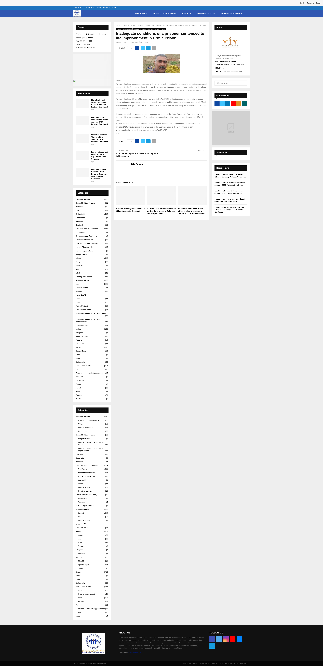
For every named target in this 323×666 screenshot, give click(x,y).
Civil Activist (80, 214)
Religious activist (82, 336)
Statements (80, 362)
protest (78, 329)
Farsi (318, 3)
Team (114, 8)
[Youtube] (232, 639)
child (77, 210)
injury (78, 262)
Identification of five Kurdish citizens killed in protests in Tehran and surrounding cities (191, 211)
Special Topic (81, 351)
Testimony (80, 380)
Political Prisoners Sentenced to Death (91, 313)
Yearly (78, 399)
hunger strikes (81, 254)
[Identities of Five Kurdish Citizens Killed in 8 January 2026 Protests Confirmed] (82, 172)
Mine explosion (82, 287)
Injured (78, 258)
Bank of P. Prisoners (231, 13)
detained (79, 221)
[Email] (239, 639)
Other (78, 299)
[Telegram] (212, 646)
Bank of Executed (206, 13)
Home (156, 13)
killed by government (84, 277)
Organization (89, 8)
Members (106, 8)
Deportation (80, 218)
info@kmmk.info (134, 653)
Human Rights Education (86, 251)
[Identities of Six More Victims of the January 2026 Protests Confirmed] (82, 120)
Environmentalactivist (84, 240)
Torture (78, 384)
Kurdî (302, 3)
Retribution (80, 344)
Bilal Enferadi (122, 42)
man (77, 284)
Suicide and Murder (83, 366)
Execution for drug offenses (87, 243)
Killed (78, 269)
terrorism (79, 377)
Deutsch (310, 3)
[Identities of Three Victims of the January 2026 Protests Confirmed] (82, 138)
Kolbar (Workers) (82, 280)
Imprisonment (169, 13)
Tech (77, 369)
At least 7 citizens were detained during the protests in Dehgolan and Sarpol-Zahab (161, 211)
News (78, 295)
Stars (78, 358)
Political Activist (82, 306)
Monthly (79, 291)
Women (79, 395)
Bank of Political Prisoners (124, 29)
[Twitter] (219, 639)
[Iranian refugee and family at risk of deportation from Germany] (82, 155)
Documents (80, 232)
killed (78, 273)
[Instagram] (226, 639)
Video (78, 391)
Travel (78, 388)
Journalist (79, 265)
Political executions (83, 310)
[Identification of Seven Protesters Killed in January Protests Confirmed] (82, 103)
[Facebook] (212, 639)
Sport (78, 355)
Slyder (164, 29)
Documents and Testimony (86, 236)
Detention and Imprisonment (87, 229)
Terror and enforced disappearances (90, 373)
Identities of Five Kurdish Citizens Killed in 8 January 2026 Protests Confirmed (99, 174)
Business (79, 207)
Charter (98, 8)
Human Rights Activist (84, 247)
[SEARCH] (244, 83)
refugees (79, 333)
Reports (186, 13)
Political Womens (82, 325)
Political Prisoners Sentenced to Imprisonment (146, 29)
